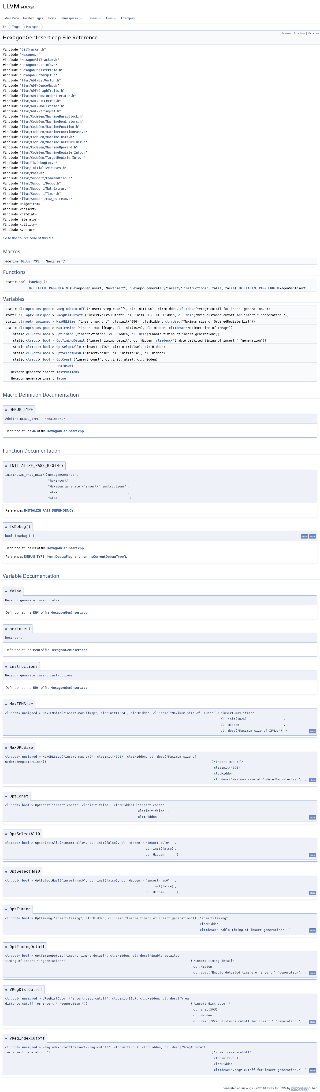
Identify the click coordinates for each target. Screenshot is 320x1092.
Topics (51, 18)
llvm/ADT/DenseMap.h (39, 85)
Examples (128, 18)
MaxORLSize (65, 321)
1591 (36, 612)
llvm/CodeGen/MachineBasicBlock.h (52, 116)
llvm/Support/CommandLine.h (46, 178)
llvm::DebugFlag (59, 556)
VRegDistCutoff (69, 315)
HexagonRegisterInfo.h (41, 70)
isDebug (34, 282)
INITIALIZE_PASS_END (256, 288)
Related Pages (33, 18)
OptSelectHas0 (68, 353)
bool (22, 282)
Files (109, 18)
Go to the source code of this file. (28, 238)
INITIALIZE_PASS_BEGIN (48, 288)
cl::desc (187, 309)
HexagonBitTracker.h (39, 60)
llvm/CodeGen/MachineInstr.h (47, 137)
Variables (313, 33)
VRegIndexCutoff (70, 309)
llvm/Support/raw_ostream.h (46, 199)
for (226, 309)
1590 (36, 650)
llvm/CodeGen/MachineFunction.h (50, 127)
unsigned (42, 309)
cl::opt (25, 309)
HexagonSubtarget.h (38, 75)
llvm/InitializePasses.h (43, 168)
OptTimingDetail (70, 340)
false (61, 378)
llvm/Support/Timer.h (40, 194)
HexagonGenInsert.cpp (65, 431)
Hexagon (32, 27)
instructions (67, 372)
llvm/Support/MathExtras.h (45, 188)
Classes (92, 18)
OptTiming (64, 334)
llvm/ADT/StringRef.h (40, 111)
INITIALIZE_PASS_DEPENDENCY (49, 510)
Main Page (11, 18)
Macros (286, 33)
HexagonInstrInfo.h (38, 65)
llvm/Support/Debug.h (40, 183)
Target (16, 27)
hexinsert (64, 366)
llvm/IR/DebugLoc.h (38, 163)
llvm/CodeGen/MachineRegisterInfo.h (53, 152)
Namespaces (69, 18)
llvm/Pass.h (32, 173)
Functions (299, 33)
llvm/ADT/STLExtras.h (40, 101)
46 (34, 431)
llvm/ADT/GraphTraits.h (42, 90)
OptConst (63, 359)
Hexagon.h (30, 54)
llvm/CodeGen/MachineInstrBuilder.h (53, 142)
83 (34, 548)
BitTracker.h (33, 49)
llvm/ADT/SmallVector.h (42, 106)
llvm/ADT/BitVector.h (40, 80)
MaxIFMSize (65, 328)
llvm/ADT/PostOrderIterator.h (48, 96)
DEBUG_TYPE (30, 261)
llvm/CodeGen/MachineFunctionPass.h (53, 132)
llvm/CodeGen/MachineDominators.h (52, 121)
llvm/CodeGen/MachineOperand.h (49, 147)
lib (4, 27)
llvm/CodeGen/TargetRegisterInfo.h (52, 157)
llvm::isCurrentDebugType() (104, 556)
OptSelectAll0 (68, 347)
